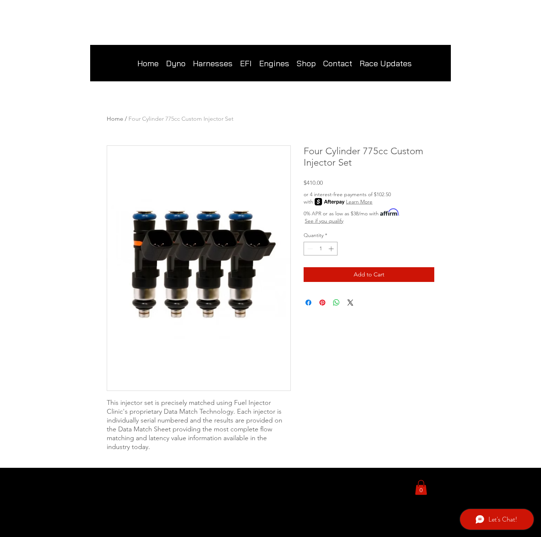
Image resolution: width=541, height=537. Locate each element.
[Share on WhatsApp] (336, 302)
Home (115, 118)
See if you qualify (324, 221)
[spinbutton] (320, 248)
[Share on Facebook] (308, 302)
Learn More (359, 201)
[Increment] (331, 248)
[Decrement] (309, 248)
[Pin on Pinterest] (322, 302)
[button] (306, 63)
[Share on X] (350, 302)
